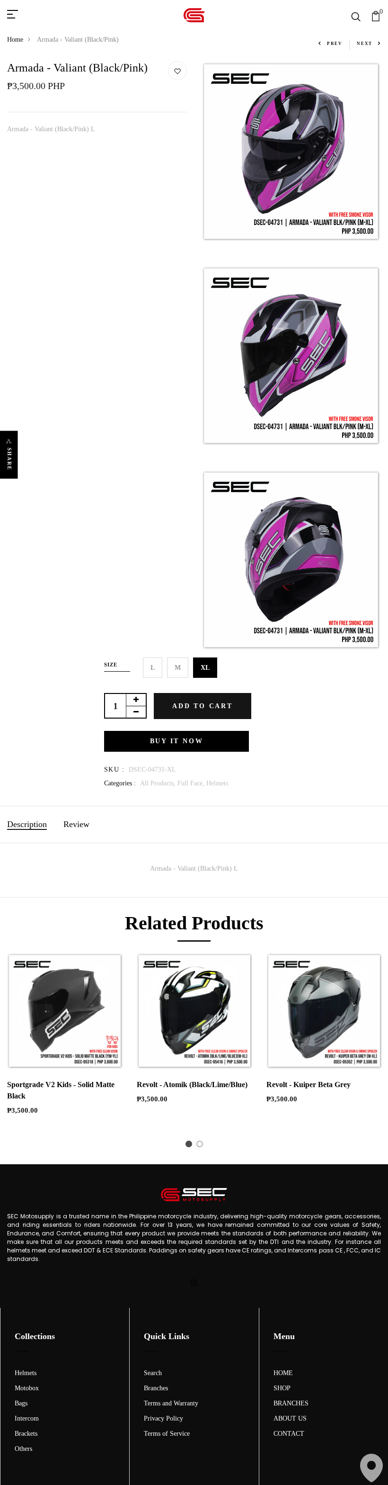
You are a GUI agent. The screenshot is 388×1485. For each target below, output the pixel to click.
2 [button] (201, 1145)
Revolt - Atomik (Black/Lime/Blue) (192, 1084)
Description (27, 824)
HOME (283, 1373)
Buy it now (176, 741)
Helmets (217, 783)
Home (15, 39)
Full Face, (191, 783)
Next (364, 43)
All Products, (158, 783)
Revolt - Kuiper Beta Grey (308, 1084)
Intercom (27, 1418)
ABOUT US (290, 1418)
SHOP (282, 1388)
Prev (335, 43)
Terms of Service (167, 1433)
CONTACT (288, 1433)
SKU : (114, 769)
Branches (156, 1388)
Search (153, 1373)
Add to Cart (202, 706)
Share (9, 458)
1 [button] (190, 1145)
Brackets (26, 1433)
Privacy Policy (163, 1418)
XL (205, 667)
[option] (65, 1041)
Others (23, 1448)
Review (76, 824)
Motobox (27, 1388)
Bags (21, 1403)
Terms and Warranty (171, 1403)
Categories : (120, 783)
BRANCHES (291, 1403)
